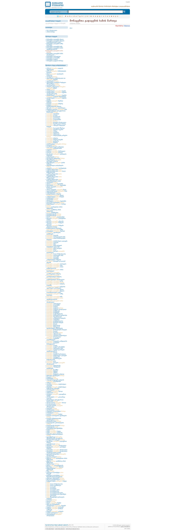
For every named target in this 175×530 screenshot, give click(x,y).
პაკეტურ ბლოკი (55, 391)
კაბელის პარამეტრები (56, 168)
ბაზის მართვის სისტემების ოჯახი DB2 (54, 246)
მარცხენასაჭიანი (54, 214)
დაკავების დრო (53, 489)
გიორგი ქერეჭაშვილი (125, 526)
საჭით (51, 429)
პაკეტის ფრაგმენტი (56, 347)
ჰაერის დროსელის (54, 512)
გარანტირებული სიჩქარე (54, 276)
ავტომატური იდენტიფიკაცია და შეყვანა (56, 78)
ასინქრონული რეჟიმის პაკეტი (56, 98)
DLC (71, 28)
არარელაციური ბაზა (56, 236)
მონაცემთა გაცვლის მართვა (55, 60)
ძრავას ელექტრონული (56, 479)
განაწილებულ (56, 144)
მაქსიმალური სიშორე (56, 124)
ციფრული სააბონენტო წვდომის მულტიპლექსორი (55, 476)
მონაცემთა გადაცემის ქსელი (55, 39)
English (128, 2)
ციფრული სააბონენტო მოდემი (55, 473)
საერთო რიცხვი (54, 414)
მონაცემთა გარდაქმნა (53, 57)
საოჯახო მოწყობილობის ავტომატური (54, 419)
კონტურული (52, 198)
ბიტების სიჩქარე (55, 103)
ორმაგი (51, 382)
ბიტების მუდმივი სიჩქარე (55, 101)
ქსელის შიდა (53, 464)
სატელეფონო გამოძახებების (55, 423)
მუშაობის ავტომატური (55, 375)
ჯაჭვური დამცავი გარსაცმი (55, 509)
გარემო (52, 115)
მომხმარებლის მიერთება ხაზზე (55, 229)
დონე (55, 281)
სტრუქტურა (53, 357)
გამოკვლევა (54, 303)
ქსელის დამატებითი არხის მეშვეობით (57, 459)
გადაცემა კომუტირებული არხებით (54, 259)
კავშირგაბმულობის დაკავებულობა (54, 174)
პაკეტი (52, 345)
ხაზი (54, 296)
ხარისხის (52, 500)
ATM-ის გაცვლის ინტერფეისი (55, 69)
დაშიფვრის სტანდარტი (57, 315)
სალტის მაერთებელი (56, 354)
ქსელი (55, 289)
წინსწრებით (52, 212)
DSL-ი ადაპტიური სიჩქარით (55, 74)
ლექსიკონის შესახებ (97, 6)
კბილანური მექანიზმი (56, 185)
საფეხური (53, 132)
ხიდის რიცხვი (54, 502)
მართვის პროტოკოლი (56, 122)
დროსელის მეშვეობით (56, 158)
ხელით (51, 501)
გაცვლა (52, 306)
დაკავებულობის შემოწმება (56, 494)
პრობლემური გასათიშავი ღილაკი (56, 397)
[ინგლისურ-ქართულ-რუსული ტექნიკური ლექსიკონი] (54, 7)
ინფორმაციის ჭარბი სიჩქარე (56, 163)
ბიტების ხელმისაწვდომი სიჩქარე (54, 105)
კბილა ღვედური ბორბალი (55, 187)
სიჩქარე (52, 138)
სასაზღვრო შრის (54, 421)
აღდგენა (52, 242)
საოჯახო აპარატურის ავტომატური (57, 416)
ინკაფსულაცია (54, 316)
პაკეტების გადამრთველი (53, 339)
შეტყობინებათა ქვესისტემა (54, 469)
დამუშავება (53, 311)
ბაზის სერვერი (54, 248)
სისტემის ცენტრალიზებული (55, 434)
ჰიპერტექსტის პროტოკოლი (54, 515)
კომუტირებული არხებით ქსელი (55, 194)
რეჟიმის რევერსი (55, 129)
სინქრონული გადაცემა (57, 355)
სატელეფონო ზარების (56, 425)
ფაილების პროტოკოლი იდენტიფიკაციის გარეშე (57, 452)
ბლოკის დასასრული (56, 108)
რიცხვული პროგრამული (56, 411)
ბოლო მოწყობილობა (56, 254)
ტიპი (51, 361)
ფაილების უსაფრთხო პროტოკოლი (56, 454)
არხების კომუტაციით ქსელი (56, 87)
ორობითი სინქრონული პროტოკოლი (57, 336)
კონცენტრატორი (55, 321)
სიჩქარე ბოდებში (56, 284)
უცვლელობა (54, 365)
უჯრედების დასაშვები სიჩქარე (56, 447)
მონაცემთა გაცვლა (52, 59)
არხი (55, 265)
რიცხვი (52, 131)
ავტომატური (53, 81)
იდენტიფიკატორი (55, 298)
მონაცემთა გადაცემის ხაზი (54, 46)
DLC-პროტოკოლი (52, 30)
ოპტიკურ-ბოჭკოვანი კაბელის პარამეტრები (55, 380)
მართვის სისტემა (55, 322)
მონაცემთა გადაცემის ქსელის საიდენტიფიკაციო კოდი (55, 41)
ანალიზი (52, 235)
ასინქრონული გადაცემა (57, 241)
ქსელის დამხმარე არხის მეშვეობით (56, 461)
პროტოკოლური (54, 404)
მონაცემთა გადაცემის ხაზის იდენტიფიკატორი (55, 48)
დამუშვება (53, 312)
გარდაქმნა (53, 305)
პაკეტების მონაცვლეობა (53, 343)
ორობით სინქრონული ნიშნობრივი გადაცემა (56, 387)
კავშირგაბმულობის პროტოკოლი (54, 177)
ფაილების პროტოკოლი (57, 449)
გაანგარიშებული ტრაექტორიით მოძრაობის (56, 111)
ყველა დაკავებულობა (55, 465)
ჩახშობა (52, 142)
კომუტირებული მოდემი (55, 196)
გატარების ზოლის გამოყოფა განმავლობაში (55, 147)
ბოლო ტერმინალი (54, 485)
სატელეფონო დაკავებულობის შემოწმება (55, 427)
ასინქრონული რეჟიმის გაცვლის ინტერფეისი (56, 96)
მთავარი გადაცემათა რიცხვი (56, 219)
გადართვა (53, 113)
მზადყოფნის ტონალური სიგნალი (55, 497)
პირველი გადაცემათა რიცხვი (56, 395)
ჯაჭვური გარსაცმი (55, 507)
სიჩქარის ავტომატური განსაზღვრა (56, 287)
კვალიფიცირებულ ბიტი (57, 191)
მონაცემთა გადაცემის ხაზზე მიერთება (55, 44)
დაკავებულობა (53, 491)
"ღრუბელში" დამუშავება (54, 367)
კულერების (52, 199)
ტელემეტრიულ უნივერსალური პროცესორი (55, 437)
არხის (51, 89)
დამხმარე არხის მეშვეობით (54, 210)
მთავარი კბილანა (55, 221)
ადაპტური (52, 76)
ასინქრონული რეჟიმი (56, 91)
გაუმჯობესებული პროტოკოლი (55, 278)
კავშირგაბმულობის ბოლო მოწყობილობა (56, 171)
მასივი (52, 324)
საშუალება (53, 134)
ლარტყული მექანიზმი (56, 201)
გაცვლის (52, 149)
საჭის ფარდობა (54, 432)
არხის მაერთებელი (55, 270)
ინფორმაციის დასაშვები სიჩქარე (54, 160)
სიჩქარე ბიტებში (55, 139)
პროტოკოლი (55, 301)
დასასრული (53, 118)
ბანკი (51, 249)
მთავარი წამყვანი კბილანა (55, 223)
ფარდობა (53, 141)
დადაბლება (53, 116)
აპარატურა (56, 264)
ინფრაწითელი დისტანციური (55, 166)
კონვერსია (53, 319)
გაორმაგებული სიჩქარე (54, 273)
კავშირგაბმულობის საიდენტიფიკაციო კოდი (54, 180)
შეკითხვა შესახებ (55, 467)
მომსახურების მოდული (57, 329)
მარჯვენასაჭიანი (54, 215)
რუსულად (127, 25)
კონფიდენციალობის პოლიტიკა (72, 528)
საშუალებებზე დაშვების (57, 136)
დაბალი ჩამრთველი (56, 151)
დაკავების (51, 488)
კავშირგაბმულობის (54, 169)
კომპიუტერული (53, 192)
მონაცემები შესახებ (56, 231)
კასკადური (52, 182)
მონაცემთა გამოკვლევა (54, 56)
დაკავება (51, 487)
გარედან (52, 145)
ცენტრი (52, 372)
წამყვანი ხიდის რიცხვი (57, 481)
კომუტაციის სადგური (56, 318)
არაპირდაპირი (53, 85)
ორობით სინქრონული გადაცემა (56, 385)
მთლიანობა (53, 325)
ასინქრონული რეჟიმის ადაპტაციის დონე (56, 93)
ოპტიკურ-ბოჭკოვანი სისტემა (56, 126)
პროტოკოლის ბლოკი (56, 402)
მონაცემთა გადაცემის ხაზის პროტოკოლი (55, 54)
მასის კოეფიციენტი (56, 217)
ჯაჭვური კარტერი (55, 511)
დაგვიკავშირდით (125, 6)
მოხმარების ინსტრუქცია (111, 6)
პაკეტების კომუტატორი (57, 341)
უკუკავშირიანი (53, 444)
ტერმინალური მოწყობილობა (54, 359)
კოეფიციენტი (54, 119)
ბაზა (51, 244)
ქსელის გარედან (54, 457)
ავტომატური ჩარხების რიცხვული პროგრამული (56, 83)
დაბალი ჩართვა (55, 152)
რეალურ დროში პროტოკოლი (55, 406)
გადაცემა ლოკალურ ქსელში (56, 261)
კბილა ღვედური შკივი (56, 189)
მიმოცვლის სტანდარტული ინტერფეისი (55, 327)
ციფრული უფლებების (55, 478)
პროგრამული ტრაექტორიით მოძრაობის (55, 400)
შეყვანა (52, 371)
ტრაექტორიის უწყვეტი (56, 439)
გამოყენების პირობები (60, 528)
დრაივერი (51, 495)
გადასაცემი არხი (55, 255)
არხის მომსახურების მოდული (56, 239)
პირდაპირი (52, 392)
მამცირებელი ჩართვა (56, 204)
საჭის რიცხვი (54, 431)
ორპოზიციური (53, 390)
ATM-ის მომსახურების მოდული (56, 71)
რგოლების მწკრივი (56, 128)
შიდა (50, 471)
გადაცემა (53, 257)
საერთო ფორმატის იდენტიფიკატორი (55, 350)
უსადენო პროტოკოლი (56, 363)
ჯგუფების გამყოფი (55, 374)
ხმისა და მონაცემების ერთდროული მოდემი (56, 505)
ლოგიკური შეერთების (55, 202)
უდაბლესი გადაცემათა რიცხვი (57, 442)
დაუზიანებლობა (55, 313)
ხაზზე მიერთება (55, 294)
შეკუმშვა (52, 369)
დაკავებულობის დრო (55, 492)
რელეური (52, 408)
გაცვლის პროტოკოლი (56, 309)
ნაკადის (55, 332)
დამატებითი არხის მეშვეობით (54, 207)
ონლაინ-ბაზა (54, 334)
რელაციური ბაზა (55, 348)
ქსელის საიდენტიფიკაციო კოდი (55, 291)
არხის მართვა (51, 32)
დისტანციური (53, 157)
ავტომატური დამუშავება (54, 233)
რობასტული (52, 412)
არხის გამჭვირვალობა (55, 267)
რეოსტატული (53, 409)
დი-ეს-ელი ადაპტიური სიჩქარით (56, 154)
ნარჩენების (52, 378)
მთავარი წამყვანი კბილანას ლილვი (55, 226)
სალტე (52, 352)
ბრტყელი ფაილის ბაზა (57, 109)
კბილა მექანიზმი (55, 184)
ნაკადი (52, 331)
